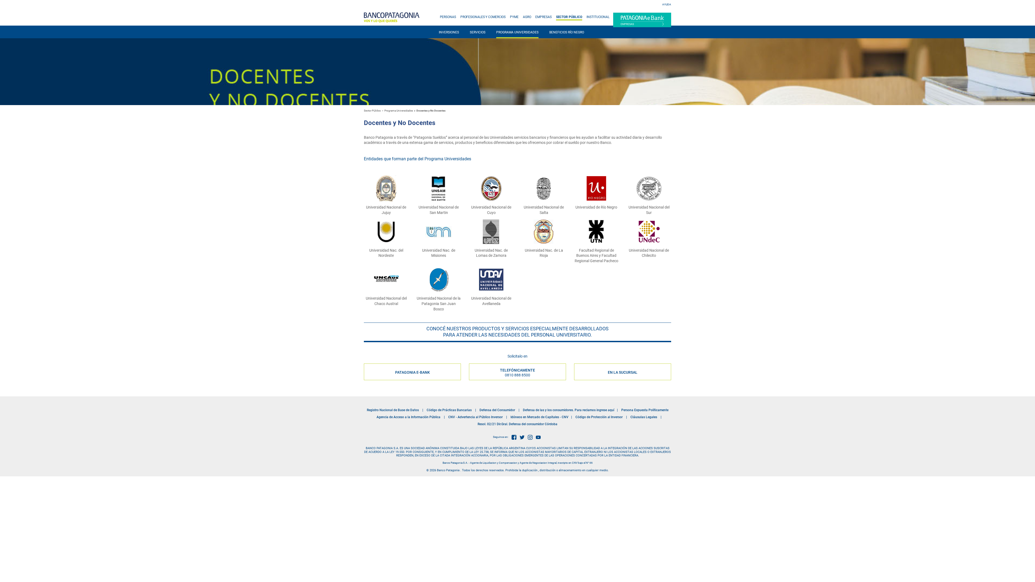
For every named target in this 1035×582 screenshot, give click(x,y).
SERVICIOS (477, 32)
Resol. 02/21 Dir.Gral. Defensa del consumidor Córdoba (517, 424)
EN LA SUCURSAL (622, 372)
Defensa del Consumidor (497, 410)
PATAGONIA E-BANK (412, 372)
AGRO (527, 17)
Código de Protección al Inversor (599, 417)
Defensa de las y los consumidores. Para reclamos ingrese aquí (568, 410)
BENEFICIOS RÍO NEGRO (566, 32)
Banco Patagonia (391, 17)
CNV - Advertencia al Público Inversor (475, 417)
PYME (514, 17)
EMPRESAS (543, 17)
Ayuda (666, 4)
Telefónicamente (517, 372)
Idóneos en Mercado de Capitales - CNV (539, 417)
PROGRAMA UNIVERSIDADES (517, 32)
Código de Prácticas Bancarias (449, 410)
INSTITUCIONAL (597, 17)
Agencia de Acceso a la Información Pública (408, 417)
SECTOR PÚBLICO (569, 17)
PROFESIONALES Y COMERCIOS (483, 17)
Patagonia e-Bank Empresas (642, 20)
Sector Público (372, 110)
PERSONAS (448, 17)
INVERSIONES (449, 32)
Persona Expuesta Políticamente (644, 410)
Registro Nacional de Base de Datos (393, 410)
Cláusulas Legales (643, 417)
